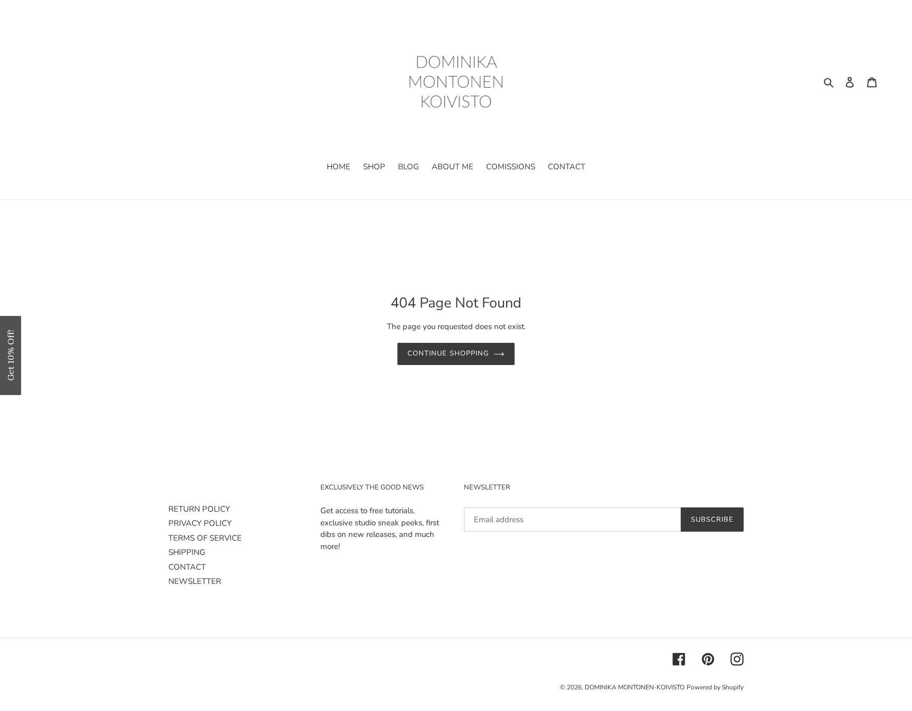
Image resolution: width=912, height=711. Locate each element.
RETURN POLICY (199, 509)
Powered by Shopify (715, 687)
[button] (10, 355)
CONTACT (187, 567)
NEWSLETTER (194, 581)
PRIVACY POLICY (200, 523)
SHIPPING (186, 552)
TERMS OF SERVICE (205, 538)
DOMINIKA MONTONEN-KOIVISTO (635, 687)
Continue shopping (448, 353)
